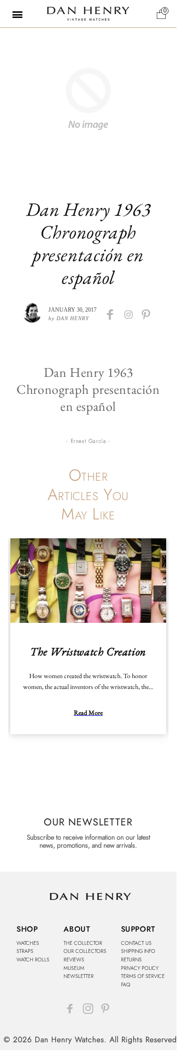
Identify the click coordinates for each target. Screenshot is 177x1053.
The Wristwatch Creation (88, 651)
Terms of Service (143, 976)
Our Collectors (85, 951)
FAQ (125, 984)
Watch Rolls (32, 959)
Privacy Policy (140, 968)
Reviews (74, 959)
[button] (11, 13)
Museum (74, 968)
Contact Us (136, 943)
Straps (24, 951)
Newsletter (79, 976)
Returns (131, 959)
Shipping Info (138, 951)
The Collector (83, 943)
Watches (27, 943)
